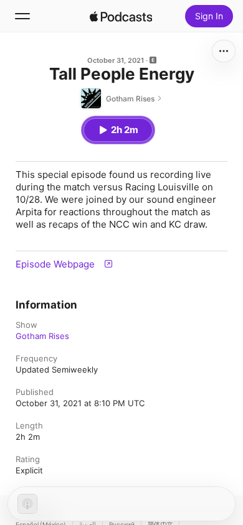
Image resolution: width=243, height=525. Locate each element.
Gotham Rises (42, 336)
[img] (120, 16)
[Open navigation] (22, 16)
